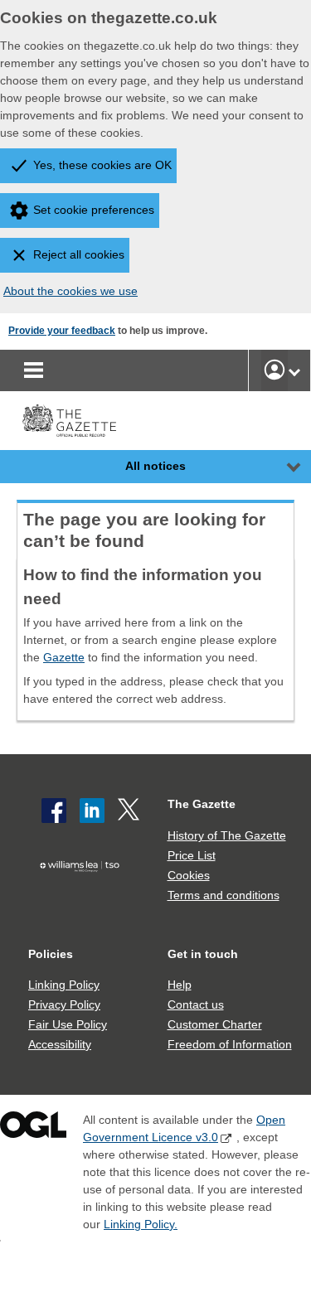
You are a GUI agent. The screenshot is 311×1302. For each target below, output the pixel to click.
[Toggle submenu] (294, 370)
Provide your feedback (61, 330)
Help (180, 984)
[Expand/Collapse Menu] (281, 466)
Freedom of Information (230, 1044)
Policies (50, 954)
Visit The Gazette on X (130, 810)
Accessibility (59, 1044)
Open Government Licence (33, 1128)
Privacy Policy (64, 1004)
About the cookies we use (70, 291)
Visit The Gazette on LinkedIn (92, 810)
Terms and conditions (223, 895)
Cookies (189, 875)
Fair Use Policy (67, 1024)
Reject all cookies (78, 254)
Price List (192, 855)
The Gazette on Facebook (53, 810)
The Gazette (202, 804)
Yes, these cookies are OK (102, 165)
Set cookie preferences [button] (93, 209)
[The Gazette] (69, 420)
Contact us (196, 1004)
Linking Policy (64, 984)
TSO (84, 892)
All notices (155, 465)
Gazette (64, 657)
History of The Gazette (227, 835)
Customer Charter (215, 1024)
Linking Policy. (140, 1224)
